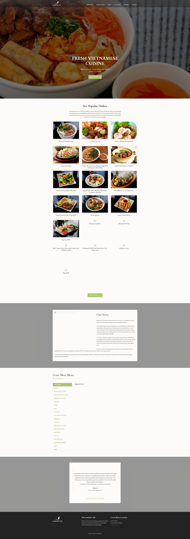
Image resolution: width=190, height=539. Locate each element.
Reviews (126, 4)
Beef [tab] (55, 408)
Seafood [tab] (57, 412)
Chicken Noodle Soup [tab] (61, 395)
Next (115, 494)
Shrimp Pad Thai (124, 224)
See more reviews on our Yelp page (95, 498)
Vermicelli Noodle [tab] (60, 398)
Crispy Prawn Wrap (124, 215)
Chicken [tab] (56, 401)
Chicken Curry (124, 248)
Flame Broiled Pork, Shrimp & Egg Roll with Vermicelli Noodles (95, 167)
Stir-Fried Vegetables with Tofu (66, 191)
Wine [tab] (55, 449)
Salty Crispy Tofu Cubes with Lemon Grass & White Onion (66, 249)
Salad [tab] (56, 388)
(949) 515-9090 (115, 524)
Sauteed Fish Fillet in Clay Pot (124, 166)
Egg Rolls (66, 273)
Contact (134, 4)
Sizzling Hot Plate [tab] (60, 425)
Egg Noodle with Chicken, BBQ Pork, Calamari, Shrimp (95, 191)
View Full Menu (94, 295)
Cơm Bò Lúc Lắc (95, 141)
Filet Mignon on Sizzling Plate (124, 191)
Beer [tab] (55, 446)
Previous (74, 494)
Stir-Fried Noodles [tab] (60, 415)
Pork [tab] (55, 405)
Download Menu (59, 378)
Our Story (90, 4)
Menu (109, 4)
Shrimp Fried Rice (95, 224)
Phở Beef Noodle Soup (66, 141)
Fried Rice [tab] (57, 418)
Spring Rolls (66, 240)
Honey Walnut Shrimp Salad (124, 141)
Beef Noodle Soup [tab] (60, 391)
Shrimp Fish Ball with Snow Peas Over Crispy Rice (95, 249)
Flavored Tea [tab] (58, 439)
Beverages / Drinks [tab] (60, 442)
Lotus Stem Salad (66, 166)
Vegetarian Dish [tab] (59, 429)
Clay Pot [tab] (57, 422)
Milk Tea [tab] (56, 435)
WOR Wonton (95, 215)
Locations (117, 4)
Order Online (100, 4)
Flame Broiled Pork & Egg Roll (66, 215)
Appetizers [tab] (57, 384)
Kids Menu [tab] (57, 432)
